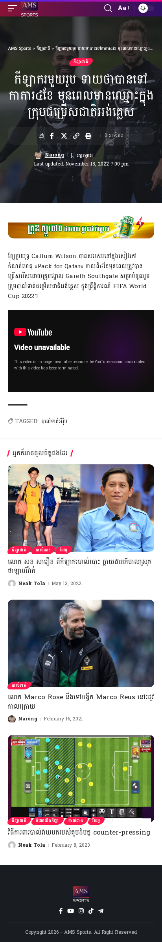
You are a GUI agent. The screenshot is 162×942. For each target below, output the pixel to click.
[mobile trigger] (14, 8)
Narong (54, 155)
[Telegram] (100, 911)
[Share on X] (64, 135)
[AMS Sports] (29, 8)
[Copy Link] (76, 135)
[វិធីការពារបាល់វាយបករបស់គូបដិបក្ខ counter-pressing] (81, 778)
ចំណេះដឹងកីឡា (47, 820)
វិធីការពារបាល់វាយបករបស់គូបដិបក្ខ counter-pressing (79, 832)
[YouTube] (70, 911)
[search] (108, 8)
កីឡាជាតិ (81, 61)
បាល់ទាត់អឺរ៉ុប (54, 421)
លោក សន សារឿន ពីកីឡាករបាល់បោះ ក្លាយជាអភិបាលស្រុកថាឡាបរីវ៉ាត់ (80, 566)
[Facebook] (60, 911)
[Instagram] (81, 911)
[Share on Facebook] (51, 135)
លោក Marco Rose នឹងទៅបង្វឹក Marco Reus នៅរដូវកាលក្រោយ (81, 702)
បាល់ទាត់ (19, 685)
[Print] (88, 135)
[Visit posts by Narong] (38, 155)
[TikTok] (91, 911)
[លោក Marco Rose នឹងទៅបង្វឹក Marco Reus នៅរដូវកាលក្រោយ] (81, 643)
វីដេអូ (64, 550)
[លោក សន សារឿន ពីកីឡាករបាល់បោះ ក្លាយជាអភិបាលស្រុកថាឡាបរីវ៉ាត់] (81, 508)
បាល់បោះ (43, 550)
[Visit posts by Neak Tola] (12, 583)
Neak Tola (31, 583)
